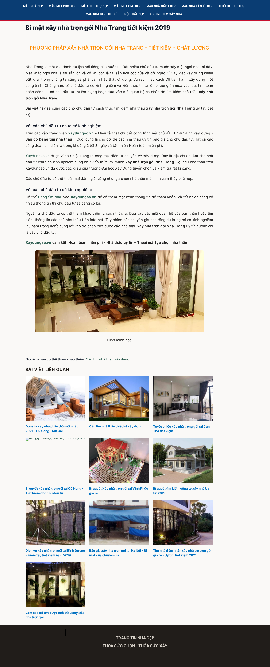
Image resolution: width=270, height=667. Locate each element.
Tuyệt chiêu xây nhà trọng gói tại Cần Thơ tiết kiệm (181, 429)
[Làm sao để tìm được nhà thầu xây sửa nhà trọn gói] (55, 584)
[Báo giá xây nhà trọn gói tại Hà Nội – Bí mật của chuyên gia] (119, 522)
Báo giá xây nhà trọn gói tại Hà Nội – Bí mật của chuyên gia (118, 553)
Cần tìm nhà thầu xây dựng (107, 359)
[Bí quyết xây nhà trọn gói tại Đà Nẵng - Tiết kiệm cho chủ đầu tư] (55, 460)
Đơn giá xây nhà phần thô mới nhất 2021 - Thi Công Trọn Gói (52, 428)
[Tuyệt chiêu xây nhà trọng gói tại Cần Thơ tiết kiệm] (183, 398)
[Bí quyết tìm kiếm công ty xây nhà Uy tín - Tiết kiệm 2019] (183, 460)
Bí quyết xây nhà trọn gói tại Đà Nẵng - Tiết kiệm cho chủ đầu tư (55, 490)
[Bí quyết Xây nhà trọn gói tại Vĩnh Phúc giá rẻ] (119, 460)
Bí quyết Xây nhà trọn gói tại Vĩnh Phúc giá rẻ (118, 490)
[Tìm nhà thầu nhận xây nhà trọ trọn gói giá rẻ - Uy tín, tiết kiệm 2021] (183, 522)
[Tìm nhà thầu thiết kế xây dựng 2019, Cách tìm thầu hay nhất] (119, 398)
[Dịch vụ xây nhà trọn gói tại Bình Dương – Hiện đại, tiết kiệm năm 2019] (55, 522)
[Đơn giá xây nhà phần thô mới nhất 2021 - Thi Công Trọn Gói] (55, 398)
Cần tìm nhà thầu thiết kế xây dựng (116, 426)
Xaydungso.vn (38, 156)
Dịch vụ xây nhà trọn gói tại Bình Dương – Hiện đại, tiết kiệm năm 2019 (55, 553)
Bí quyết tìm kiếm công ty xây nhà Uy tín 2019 (181, 490)
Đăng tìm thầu (50, 197)
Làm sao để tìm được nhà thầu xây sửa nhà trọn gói (55, 615)
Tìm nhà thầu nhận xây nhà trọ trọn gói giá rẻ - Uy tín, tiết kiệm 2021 (182, 553)
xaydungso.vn (81, 133)
